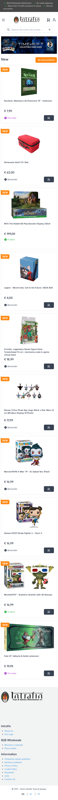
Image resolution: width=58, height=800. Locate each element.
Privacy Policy (11, 765)
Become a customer (14, 745)
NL (31, 794)
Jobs (7, 776)
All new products (46, 60)
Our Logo (9, 734)
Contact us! (10, 779)
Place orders (10, 748)
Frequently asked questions (17, 759)
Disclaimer (9, 772)
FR (38, 794)
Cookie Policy (11, 769)
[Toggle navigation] (3, 20)
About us (9, 731)
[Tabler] (27, 19)
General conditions (13, 762)
